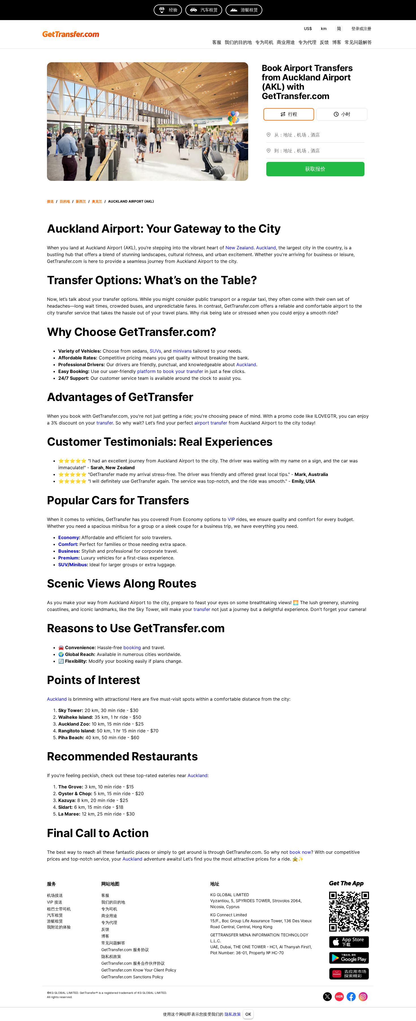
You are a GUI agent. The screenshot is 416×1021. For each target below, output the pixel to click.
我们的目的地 (238, 42)
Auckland (266, 247)
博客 (336, 42)
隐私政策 (233, 1014)
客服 (216, 42)
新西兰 (81, 201)
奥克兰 (97, 201)
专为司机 (264, 42)
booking (132, 647)
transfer (105, 423)
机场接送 (55, 895)
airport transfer (210, 423)
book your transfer (183, 371)
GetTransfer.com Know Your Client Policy (138, 970)
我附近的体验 (59, 927)
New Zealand (240, 247)
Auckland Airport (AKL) (131, 201)
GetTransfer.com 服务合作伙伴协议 (133, 963)
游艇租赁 (55, 921)
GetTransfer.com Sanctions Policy (132, 976)
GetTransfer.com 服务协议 (125, 949)
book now (300, 852)
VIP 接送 (54, 902)
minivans (182, 351)
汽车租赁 (55, 915)
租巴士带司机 (59, 908)
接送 (50, 201)
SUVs (155, 351)
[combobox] (319, 137)
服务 (51, 884)
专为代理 (307, 42)
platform (146, 371)
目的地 (65, 201)
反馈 (324, 42)
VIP (231, 519)
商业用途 (286, 42)
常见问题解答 (358, 42)
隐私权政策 (111, 956)
